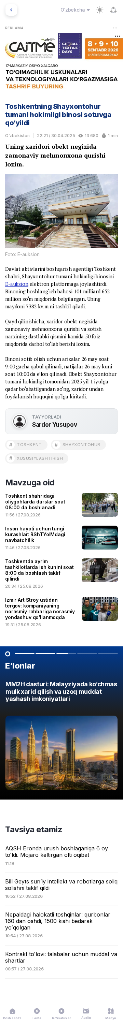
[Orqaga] (11, 10)
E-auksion (16, 283)
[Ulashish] (113, 10)
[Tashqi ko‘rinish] (100, 10)
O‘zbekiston (17, 135)
